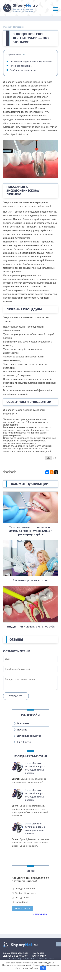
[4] (12, 471)
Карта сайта (39, 956)
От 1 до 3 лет (21, 897)
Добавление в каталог (15, 956)
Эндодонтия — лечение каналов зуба (31, 626)
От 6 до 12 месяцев (25, 893)
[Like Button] (48, 458)
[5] (14, 471)
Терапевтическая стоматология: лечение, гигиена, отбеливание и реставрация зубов (30, 531)
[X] (56, 472)
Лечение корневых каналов (30, 580)
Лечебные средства (29, 735)
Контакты (38, 953)
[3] (9, 471)
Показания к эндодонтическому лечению (31, 61)
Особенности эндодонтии (23, 70)
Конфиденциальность (15, 953)
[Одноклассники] (51, 472)
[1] (4, 471)
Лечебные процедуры (21, 66)
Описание (23, 723)
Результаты (40, 914)
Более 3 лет (21, 902)
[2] (7, 471)
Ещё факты (24, 742)
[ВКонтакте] (47, 472)
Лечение (22, 729)
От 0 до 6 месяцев (24, 888)
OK (43, 968)
